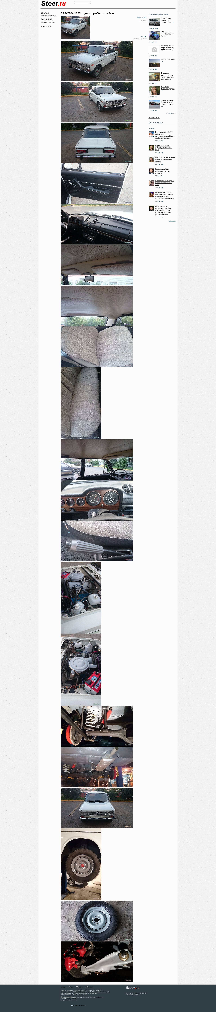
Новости (45, 12)
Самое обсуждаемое (158, 14)
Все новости (172, 221)
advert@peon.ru (100, 997)
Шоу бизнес (46, 19)
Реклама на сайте (71, 998)
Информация (89, 986)
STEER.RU (137, 993)
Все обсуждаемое (171, 113)
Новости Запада (48, 15)
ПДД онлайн (79, 986)
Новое (151, 128)
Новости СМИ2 (46, 26)
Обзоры (143, 21)
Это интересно (48, 22)
